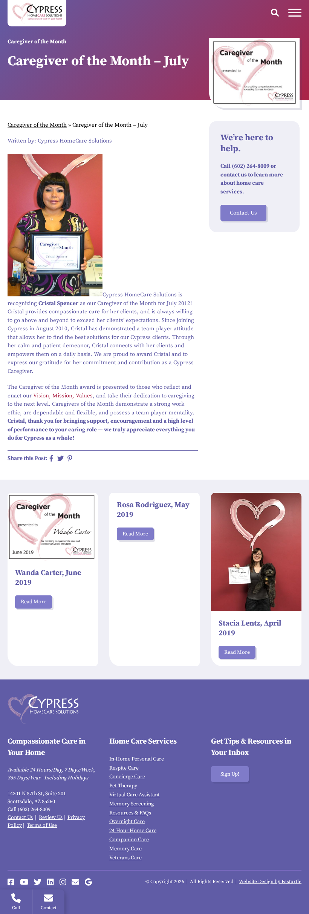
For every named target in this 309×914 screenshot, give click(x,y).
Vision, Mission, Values (63, 395)
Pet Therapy (123, 785)
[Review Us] (88, 882)
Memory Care (125, 848)
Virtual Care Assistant (134, 794)
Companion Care (129, 839)
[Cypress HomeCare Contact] (75, 882)
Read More (33, 601)
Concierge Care (127, 776)
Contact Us (243, 212)
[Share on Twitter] (60, 458)
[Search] (275, 12)
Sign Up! (229, 774)
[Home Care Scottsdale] (37, 13)
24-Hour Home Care (132, 830)
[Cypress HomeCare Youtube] (24, 882)
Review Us (51, 817)
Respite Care (124, 768)
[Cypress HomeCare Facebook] (11, 882)
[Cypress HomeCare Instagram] (63, 882)
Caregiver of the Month (37, 125)
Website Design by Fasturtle (270, 882)
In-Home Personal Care (136, 759)
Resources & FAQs (130, 813)
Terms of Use (42, 825)
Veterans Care (125, 857)
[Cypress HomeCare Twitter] (37, 882)
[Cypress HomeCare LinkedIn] (50, 882)
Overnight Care (127, 821)
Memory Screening (131, 804)
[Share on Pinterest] (70, 458)
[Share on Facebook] (51, 458)
